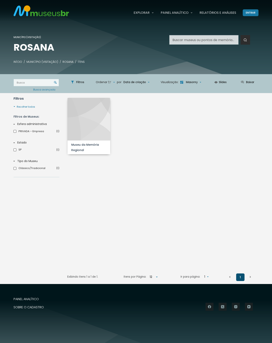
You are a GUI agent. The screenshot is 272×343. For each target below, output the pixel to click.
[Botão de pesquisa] (245, 40)
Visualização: (170, 82)
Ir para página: (190, 277)
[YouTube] (249, 307)
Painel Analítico (175, 12)
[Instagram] (236, 307)
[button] (230, 277)
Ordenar (101, 82)
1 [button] (240, 277)
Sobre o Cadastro (29, 307)
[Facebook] (209, 307)
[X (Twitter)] (223, 307)
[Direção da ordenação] (111, 82)
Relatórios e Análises (218, 12)
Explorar (142, 12)
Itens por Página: (135, 277)
